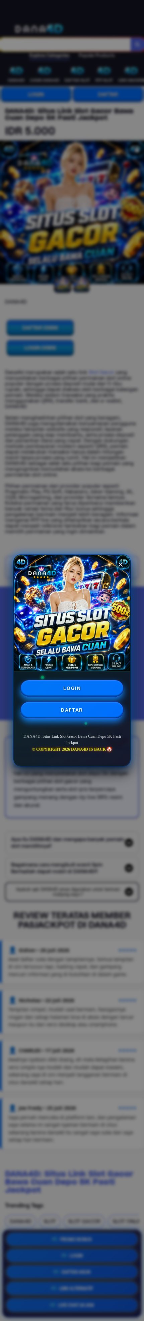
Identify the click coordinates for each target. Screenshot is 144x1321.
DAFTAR (72, 710)
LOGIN (72, 688)
